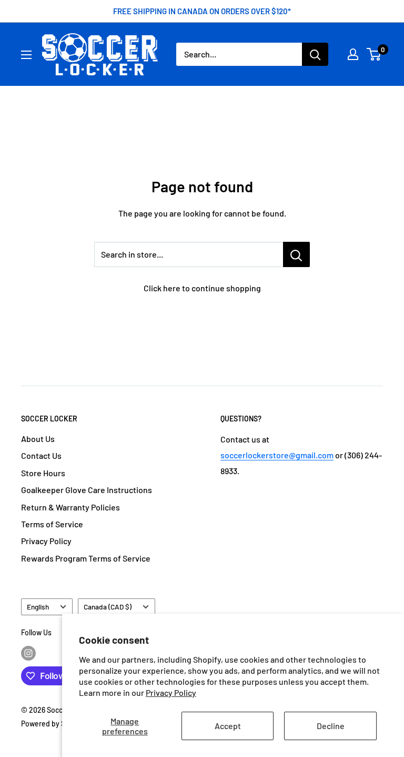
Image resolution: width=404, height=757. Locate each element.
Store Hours (43, 473)
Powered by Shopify (53, 723)
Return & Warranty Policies (70, 507)
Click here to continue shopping (202, 288)
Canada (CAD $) (108, 606)
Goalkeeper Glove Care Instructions (86, 490)
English (38, 606)
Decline (331, 726)
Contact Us (41, 455)
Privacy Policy (171, 692)
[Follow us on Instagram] (28, 653)
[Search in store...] (296, 254)
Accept (228, 726)
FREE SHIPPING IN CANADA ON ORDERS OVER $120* (202, 11)
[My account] (353, 54)
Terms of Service (52, 524)
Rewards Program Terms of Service (85, 558)
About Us (38, 439)
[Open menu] (26, 55)
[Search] (315, 54)
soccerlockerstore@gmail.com (277, 455)
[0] (374, 54)
